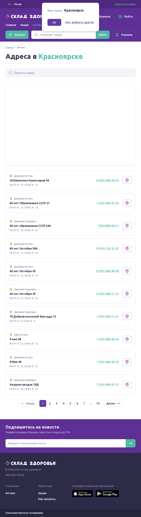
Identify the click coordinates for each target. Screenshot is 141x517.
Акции (24, 24)
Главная (11, 24)
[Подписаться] (130, 443)
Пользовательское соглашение (24, 513)
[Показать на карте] (127, 180)
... (91, 403)
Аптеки (10, 493)
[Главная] (31, 16)
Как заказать (47, 499)
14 (97, 403)
